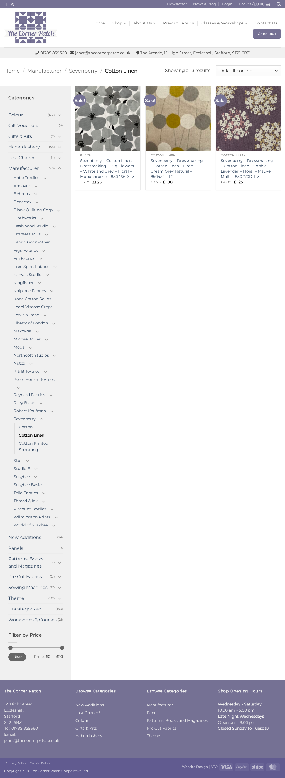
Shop (117, 23)
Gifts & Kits (20, 136)
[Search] (279, 4)
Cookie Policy (40, 763)
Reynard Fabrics (29, 394)
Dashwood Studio (31, 225)
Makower (22, 331)
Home (98, 23)
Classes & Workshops (222, 23)
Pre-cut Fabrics (178, 23)
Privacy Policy (15, 763)
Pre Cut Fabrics (25, 576)
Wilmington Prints (32, 517)
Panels (15, 548)
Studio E (22, 468)
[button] (227, 4)
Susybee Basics (28, 484)
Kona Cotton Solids (32, 298)
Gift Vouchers (23, 125)
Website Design (195, 767)
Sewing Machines (28, 587)
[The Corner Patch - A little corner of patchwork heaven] (41, 27)
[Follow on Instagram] (12, 4)
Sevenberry (83, 71)
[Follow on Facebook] (7, 4)
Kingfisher (24, 282)
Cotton (26, 426)
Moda (19, 347)
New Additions (24, 537)
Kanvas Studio (27, 274)
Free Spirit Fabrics (31, 266)
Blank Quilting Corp (33, 209)
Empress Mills (27, 234)
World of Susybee (31, 525)
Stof (18, 460)
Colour (15, 115)
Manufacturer (44, 71)
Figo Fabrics (26, 250)
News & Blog (204, 4)
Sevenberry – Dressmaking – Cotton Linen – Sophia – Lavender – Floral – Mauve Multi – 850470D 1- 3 (247, 168)
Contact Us (266, 23)
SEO (214, 767)
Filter (17, 657)
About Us (142, 23)
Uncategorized (24, 609)
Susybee (22, 476)
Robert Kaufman (30, 410)
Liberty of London (31, 322)
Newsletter (177, 4)
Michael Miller (27, 339)
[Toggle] (59, 114)
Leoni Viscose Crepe (33, 306)
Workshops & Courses (32, 619)
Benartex (22, 201)
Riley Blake (24, 402)
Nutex (19, 363)
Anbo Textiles (26, 177)
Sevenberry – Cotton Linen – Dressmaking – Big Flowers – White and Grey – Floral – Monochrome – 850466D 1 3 (107, 168)
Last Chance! (22, 157)
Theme (16, 598)
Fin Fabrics (24, 258)
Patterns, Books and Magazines (25, 562)
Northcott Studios (31, 355)
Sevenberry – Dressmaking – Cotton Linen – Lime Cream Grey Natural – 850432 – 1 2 (177, 168)
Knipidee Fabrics (30, 290)
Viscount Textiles (30, 508)
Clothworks (25, 217)
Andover (22, 185)
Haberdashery (24, 147)
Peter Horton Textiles (34, 379)
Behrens (22, 193)
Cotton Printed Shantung (33, 446)
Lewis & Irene (26, 314)
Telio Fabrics (26, 492)
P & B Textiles (27, 371)
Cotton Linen (31, 435)
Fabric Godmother (32, 242)
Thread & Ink (26, 500)
